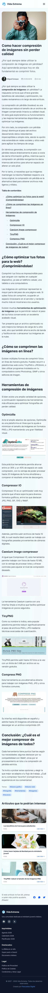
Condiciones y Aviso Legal (11, 972)
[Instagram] (9, 922)
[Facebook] (4, 922)
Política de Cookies (9, 969)
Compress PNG (17, 239)
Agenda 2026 (7, 933)
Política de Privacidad (10, 965)
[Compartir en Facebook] (34, 897)
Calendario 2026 (8, 936)
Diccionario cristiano (9, 955)
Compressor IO (17, 225)
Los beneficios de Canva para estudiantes (19, 826)
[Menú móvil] (44, 4)
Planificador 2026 (8, 939)
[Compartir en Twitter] (44, 897)
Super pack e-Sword (9, 952)
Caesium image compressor (23, 230)
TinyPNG (14, 234)
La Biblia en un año (9, 949)
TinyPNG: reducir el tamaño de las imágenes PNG (22, 879)
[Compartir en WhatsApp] (39, 897)
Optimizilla (15, 220)
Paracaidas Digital (28, 986)
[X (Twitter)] (15, 922)
